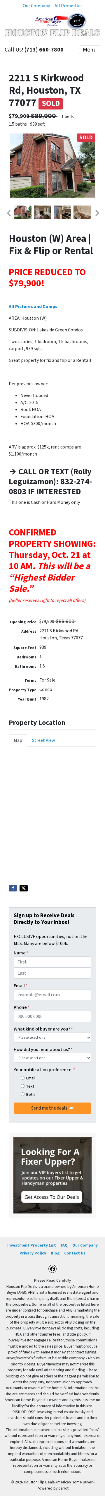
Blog (55, 1253)
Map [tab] (18, 740)
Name (21, 953)
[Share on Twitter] (24, 888)
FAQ (64, 1245)
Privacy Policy (33, 1253)
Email (20, 986)
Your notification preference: (44, 1070)
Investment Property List (31, 1245)
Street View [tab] (43, 740)
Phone (21, 1007)
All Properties (69, 6)
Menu (90, 50)
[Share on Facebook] (13, 888)
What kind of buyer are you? (43, 1029)
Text (30, 1086)
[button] (8, 213)
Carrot (63, 1488)
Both (30, 1094)
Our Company (36, 6)
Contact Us (74, 1253)
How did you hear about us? (43, 1049)
